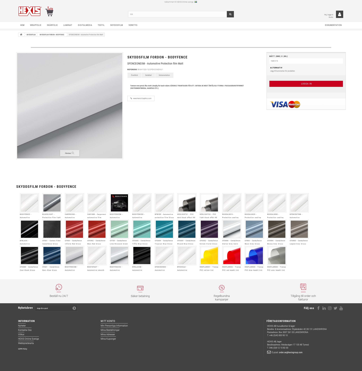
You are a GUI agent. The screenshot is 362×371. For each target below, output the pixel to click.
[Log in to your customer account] (339, 14)
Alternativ (276, 68)
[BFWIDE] (164, 202)
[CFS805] (299, 229)
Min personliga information (114, 325)
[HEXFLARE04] (276, 255)
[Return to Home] (21, 34)
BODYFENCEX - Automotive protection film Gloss (141, 217)
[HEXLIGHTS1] (186, 202)
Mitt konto (108, 321)
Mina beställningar (110, 330)
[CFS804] (276, 229)
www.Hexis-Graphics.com (142, 98)
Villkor (21, 334)
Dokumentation (164, 75)
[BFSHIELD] (186, 255)
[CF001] (52, 229)
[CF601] (52, 255)
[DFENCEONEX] (164, 255)
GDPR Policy (22, 349)
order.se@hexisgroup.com (290, 352)
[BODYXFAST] (96, 255)
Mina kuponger (108, 338)
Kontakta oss (25, 330)
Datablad (148, 75)
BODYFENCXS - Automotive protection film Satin (119, 270)
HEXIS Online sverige (28, 338)
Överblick (134, 75)
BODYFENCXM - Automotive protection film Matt (74, 270)
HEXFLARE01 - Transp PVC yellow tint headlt (209, 270)
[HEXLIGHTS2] (209, 202)
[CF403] (74, 229)
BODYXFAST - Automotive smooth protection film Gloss (96, 270)
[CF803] (254, 229)
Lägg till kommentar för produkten (282, 69)
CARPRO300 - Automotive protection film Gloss (74, 217)
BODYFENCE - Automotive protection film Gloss (29, 217)
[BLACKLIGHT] (52, 202)
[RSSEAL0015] (231, 202)
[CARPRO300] (74, 202)
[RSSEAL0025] (254, 202)
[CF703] (119, 229)
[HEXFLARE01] (209, 255)
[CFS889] (29, 255)
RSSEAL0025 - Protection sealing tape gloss (253, 217)
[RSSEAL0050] (276, 202)
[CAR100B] (96, 202)
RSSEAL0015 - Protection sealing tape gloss (230, 217)
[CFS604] (164, 229)
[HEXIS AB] (71, 11)
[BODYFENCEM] (119, 202)
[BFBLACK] (29, 229)
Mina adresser (108, 334)
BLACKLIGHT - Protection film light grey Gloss (51, 217)
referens (132, 69)
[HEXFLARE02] (231, 255)
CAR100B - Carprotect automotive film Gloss (96, 217)
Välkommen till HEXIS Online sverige (179, 2)
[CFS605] (141, 229)
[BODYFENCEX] (141, 202)
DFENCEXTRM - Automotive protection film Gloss (299, 217)
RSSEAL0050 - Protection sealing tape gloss (275, 217)
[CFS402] (96, 229)
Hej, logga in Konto (328, 16)
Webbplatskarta (26, 343)
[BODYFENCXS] (119, 255)
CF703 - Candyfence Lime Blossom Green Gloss (119, 244)
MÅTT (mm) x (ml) (278, 56)
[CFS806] (231, 229)
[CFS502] (209, 229)
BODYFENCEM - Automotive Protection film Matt (119, 217)
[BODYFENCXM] (74, 255)
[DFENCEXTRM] (299, 202)
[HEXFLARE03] (254, 255)
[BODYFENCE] (29, 202)
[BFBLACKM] (141, 255)
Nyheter (22, 325)
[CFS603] (186, 229)
